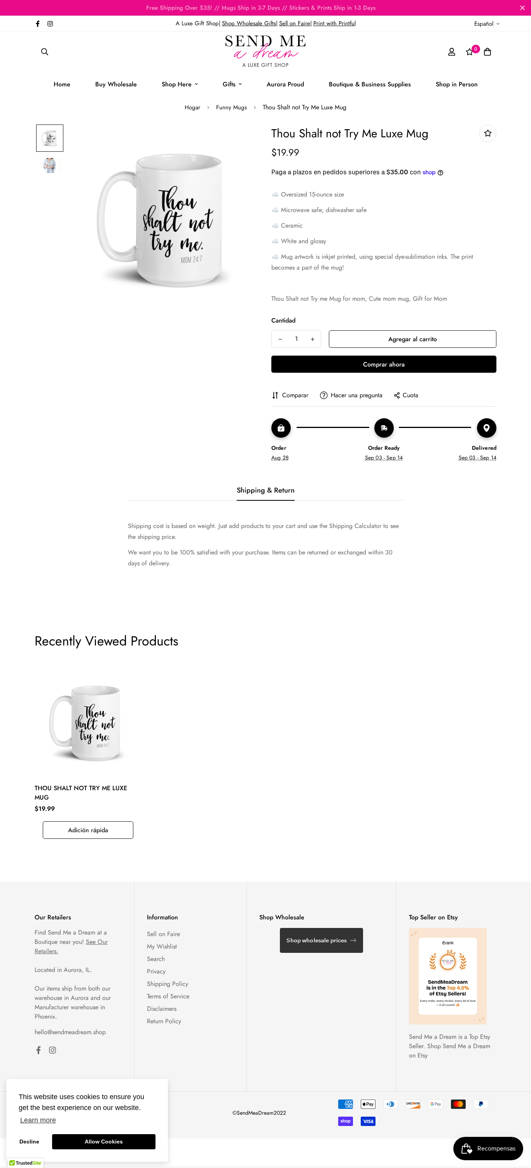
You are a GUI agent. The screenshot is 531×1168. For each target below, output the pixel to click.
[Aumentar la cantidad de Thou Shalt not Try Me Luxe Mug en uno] (312, 339)
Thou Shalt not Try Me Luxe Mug (81, 793)
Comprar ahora (384, 364)
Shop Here (177, 84)
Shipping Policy (167, 983)
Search (156, 958)
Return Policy (164, 1021)
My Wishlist (162, 946)
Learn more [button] (38, 1120)
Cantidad (283, 320)
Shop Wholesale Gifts (249, 23)
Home (62, 84)
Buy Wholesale (116, 84)
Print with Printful (334, 23)
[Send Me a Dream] (265, 52)
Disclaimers (161, 1008)
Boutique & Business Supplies (370, 84)
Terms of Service (168, 996)
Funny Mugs (231, 107)
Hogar (192, 107)
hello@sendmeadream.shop (70, 1032)
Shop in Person (457, 84)
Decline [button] (29, 1141)
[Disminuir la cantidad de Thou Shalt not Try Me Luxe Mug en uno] (280, 339)
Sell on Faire (294, 23)
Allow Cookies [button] (104, 1141)
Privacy (156, 971)
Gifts (229, 84)
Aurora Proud (285, 84)
